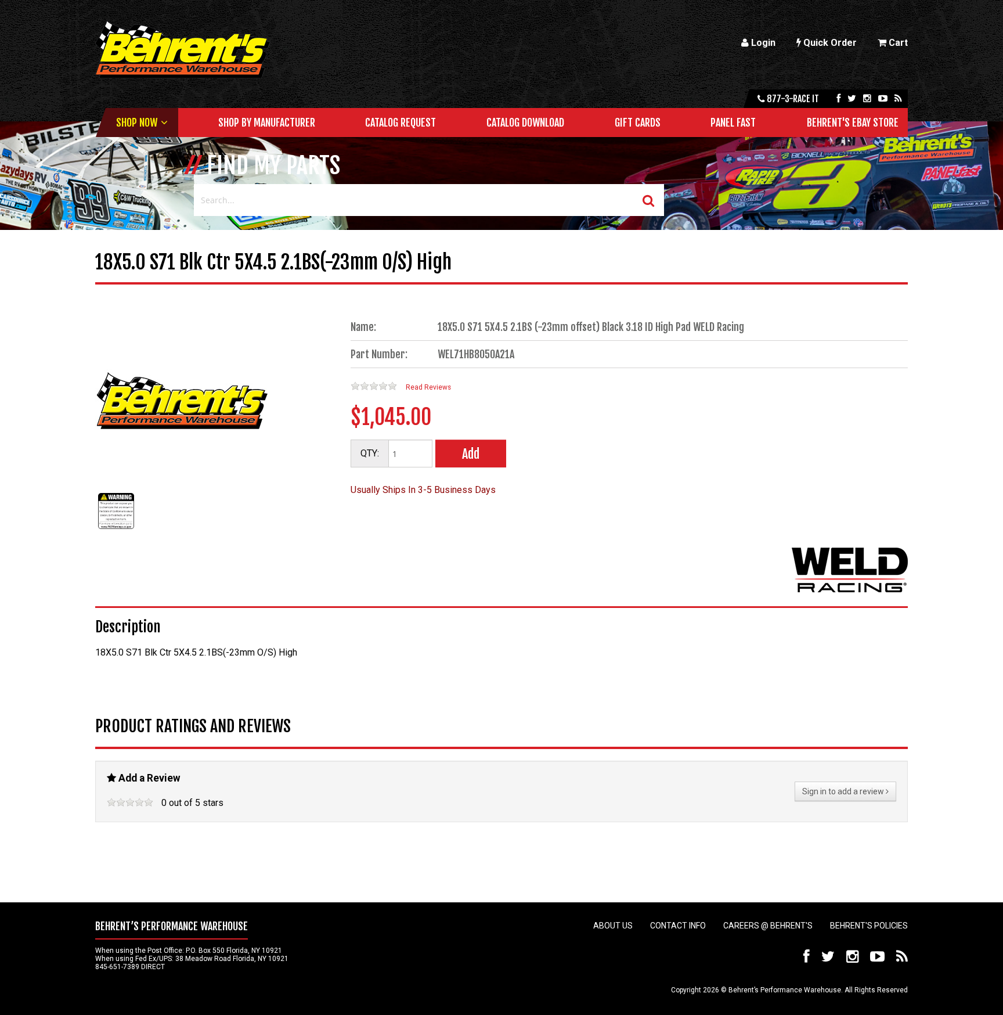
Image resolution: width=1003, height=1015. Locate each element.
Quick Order (829, 42)
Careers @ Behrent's (768, 925)
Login (762, 42)
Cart (897, 42)
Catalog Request (400, 122)
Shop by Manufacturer (266, 122)
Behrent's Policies (869, 925)
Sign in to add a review (844, 791)
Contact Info (678, 925)
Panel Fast (733, 122)
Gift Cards (638, 122)
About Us (613, 925)
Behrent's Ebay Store (853, 122)
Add (470, 454)
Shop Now (136, 122)
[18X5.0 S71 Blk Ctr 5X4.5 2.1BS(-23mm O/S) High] (116, 528)
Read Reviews (428, 387)
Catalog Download (525, 122)
